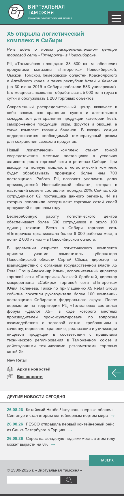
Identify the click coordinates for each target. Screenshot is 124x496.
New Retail (17, 360)
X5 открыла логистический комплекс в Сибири (45, 37)
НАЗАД (116, 373)
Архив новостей (33, 369)
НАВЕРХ (106, 460)
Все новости (30, 376)
